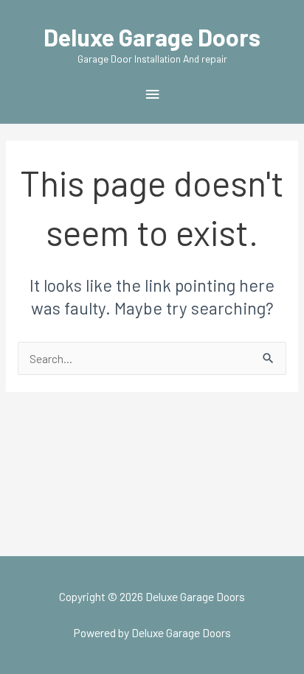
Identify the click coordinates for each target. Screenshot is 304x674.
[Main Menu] (152, 95)
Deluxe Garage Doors (152, 37)
